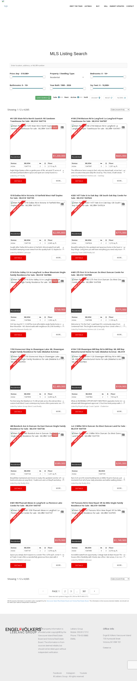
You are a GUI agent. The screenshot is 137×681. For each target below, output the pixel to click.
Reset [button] (107, 98)
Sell (106, 6)
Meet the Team (76, 6)
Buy (97, 6)
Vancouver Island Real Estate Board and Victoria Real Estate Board (68, 601)
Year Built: (60, 85)
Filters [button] (120, 98)
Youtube (83, 673)
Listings (88, 6)
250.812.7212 (82, 632)
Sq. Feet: (99, 85)
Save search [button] (42, 98)
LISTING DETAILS (18, 181)
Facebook (57, 673)
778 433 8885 (82, 635)
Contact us (107, 648)
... (77, 591)
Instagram (70, 673)
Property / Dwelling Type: (62, 73)
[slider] (11, 76)
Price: (19, 73)
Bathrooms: (19, 85)
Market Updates (117, 6)
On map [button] (94, 98)
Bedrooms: (99, 73)
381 (84, 591)
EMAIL (73, 639)
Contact (130, 6)
